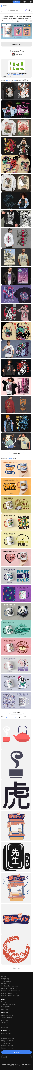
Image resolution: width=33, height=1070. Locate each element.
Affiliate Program (6, 1018)
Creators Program (7, 1015)
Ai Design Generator (7, 1036)
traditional (21, 18)
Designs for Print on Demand (10, 991)
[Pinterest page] (16, 1066)
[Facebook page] (14, 1066)
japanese (5, 18)
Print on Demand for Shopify (10, 996)
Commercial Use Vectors (9, 988)
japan (14, 18)
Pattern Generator (7, 1048)
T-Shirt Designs (6, 981)
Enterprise (4, 1020)
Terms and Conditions (8, 1004)
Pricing (3, 1002)
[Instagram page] (11, 1066)
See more (16, 454)
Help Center (5, 1009)
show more (6, 76)
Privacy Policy (5, 1007)
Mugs (10, 458)
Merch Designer (6, 1034)
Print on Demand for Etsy (9, 993)
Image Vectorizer (7, 1041)
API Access (4, 1023)
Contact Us (5, 1025)
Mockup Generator (7, 1038)
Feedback (4, 1027)
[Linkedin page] (22, 1066)
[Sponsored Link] (16, 66)
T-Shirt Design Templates (9, 986)
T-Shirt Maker (5, 1043)
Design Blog (5, 979)
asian (26, 18)
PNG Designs (5, 984)
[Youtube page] (19, 1066)
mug (10, 18)
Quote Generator (7, 1046)
